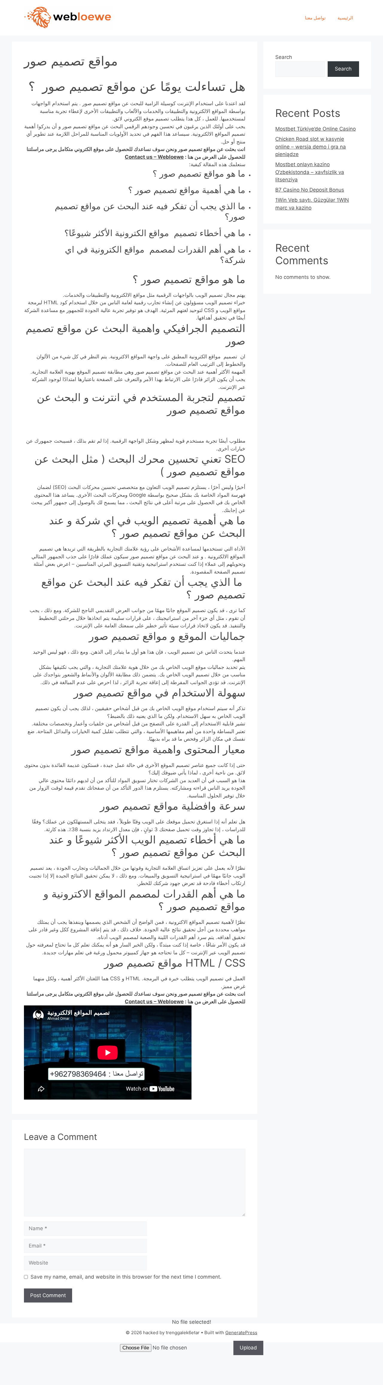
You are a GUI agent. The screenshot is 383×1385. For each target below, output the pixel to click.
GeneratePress (241, 1332)
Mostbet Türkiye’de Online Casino (315, 129)
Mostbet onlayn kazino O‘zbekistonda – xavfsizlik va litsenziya (309, 172)
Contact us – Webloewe (154, 157)
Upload (248, 1348)
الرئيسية (345, 18)
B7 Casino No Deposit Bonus (309, 190)
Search (283, 57)
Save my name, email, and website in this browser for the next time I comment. (126, 1277)
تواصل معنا (315, 18)
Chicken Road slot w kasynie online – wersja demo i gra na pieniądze (310, 146)
